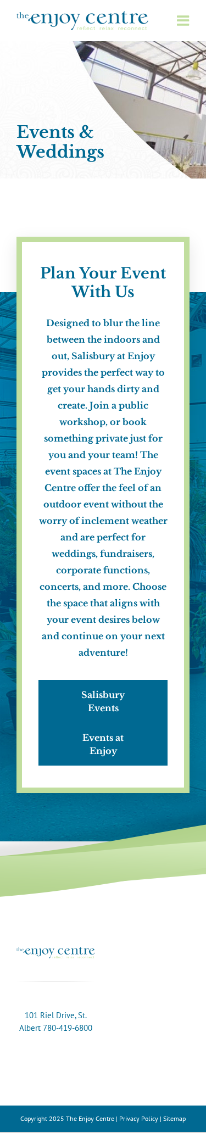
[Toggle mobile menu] (182, 20)
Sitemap (174, 1118)
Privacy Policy (138, 1118)
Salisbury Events (103, 701)
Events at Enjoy (103, 744)
